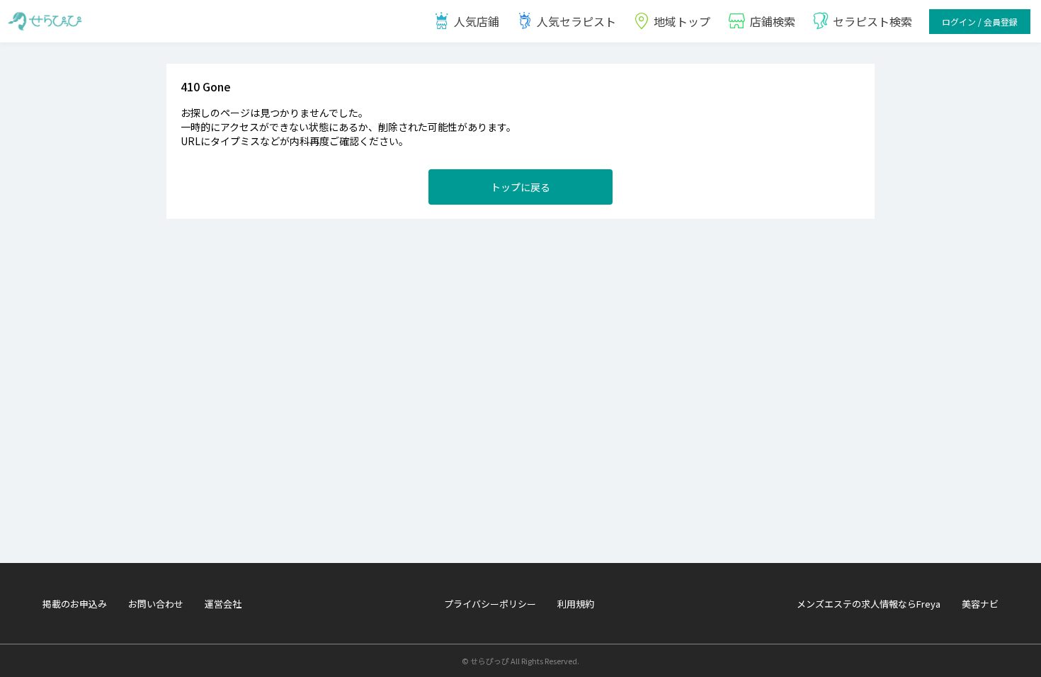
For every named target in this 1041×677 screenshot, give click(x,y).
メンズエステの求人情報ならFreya (868, 603)
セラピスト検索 (872, 21)
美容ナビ (980, 603)
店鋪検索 (772, 21)
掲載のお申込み (74, 603)
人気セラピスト (576, 21)
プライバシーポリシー (490, 603)
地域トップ (682, 21)
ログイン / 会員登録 (980, 22)
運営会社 (223, 603)
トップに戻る (520, 187)
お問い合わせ (155, 603)
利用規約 (575, 603)
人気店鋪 (476, 21)
